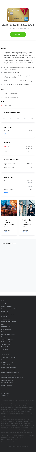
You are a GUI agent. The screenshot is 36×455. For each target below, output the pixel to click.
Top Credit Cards (5, 344)
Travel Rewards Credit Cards (8, 357)
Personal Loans (5, 336)
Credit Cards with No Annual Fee (10, 372)
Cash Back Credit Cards (7, 314)
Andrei (25, 232)
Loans (2, 331)
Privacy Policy (5, 393)
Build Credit (4, 311)
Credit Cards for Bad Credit (8, 321)
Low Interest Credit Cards (8, 375)
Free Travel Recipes (6, 329)
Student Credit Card (6, 385)
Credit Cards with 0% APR (8, 370)
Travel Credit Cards (6, 347)
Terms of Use (4, 395)
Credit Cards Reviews (7, 319)
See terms (18, 34)
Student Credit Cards (6, 341)
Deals (2, 324)
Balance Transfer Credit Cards (9, 309)
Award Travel (4, 304)
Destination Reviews (6, 326)
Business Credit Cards (7, 362)
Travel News (4, 349)
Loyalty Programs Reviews (8, 334)
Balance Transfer (5, 360)
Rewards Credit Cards (7, 380)
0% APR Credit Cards (6, 306)
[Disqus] (18, 268)
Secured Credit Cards (6, 339)
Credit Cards (4, 316)
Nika (6, 232)
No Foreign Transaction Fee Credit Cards (12, 377)
